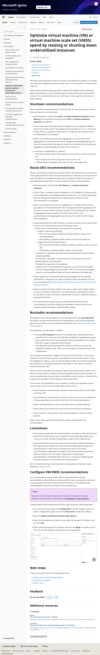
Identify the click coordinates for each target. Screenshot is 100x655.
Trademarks (86, 651)
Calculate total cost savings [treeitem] (14, 68)
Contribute (36, 651)
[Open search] (90, 17)
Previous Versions (18, 651)
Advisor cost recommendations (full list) (48, 577)
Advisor (44, 29)
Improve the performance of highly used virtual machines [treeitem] (14, 79)
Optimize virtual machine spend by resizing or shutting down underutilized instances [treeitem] (14, 89)
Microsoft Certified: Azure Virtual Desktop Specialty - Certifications (52, 625)
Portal (76, 22)
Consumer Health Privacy (59, 651)
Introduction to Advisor (42, 580)
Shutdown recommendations (40, 65)
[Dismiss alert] (96, 3)
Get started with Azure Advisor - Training (44, 617)
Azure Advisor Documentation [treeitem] (13, 35)
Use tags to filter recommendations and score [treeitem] (14, 124)
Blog (27, 651)
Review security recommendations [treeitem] (11, 97)
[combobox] (13, 31)
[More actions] (95, 29)
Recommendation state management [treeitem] (13, 57)
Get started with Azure (89, 22)
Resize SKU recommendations (41, 67)
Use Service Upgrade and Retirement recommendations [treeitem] (13, 116)
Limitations (35, 73)
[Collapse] (24, 27)
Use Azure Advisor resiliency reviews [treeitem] (14, 103)
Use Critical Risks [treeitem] (11, 129)
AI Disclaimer (6, 651)
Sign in (95, 17)
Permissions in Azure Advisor (77, 499)
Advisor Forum (44, 467)
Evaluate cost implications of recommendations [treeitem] (14, 72)
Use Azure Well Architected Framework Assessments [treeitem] (14, 109)
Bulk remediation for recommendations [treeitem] (12, 63)
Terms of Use (75, 651)
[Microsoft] (3, 17)
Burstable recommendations (40, 70)
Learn (32, 29)
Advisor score (39, 583)
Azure (38, 29)
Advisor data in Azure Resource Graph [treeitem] (12, 51)
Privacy (45, 651)
